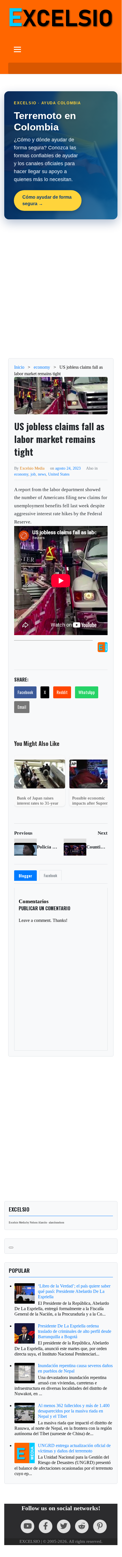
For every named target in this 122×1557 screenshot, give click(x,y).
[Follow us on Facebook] (45, 1526)
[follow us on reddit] (82, 1526)
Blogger (25, 876)
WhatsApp (86, 692)
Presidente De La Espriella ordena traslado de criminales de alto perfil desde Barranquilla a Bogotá (74, 1331)
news (42, 474)
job (33, 474)
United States (58, 474)
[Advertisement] (61, 289)
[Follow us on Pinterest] (100, 1526)
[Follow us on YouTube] (27, 1526)
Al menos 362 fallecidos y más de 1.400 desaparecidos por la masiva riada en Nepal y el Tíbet (74, 1411)
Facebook (25, 692)
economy (21, 474)
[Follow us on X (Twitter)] (63, 1526)
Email (22, 707)
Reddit (62, 692)
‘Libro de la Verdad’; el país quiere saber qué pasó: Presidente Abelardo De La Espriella (74, 1291)
